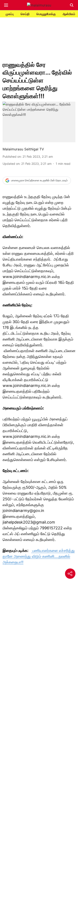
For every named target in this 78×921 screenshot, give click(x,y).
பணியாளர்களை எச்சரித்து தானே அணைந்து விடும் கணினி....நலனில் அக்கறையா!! (39, 556)
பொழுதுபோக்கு (46, 14)
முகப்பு (10, 14)
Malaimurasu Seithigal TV (23, 149)
